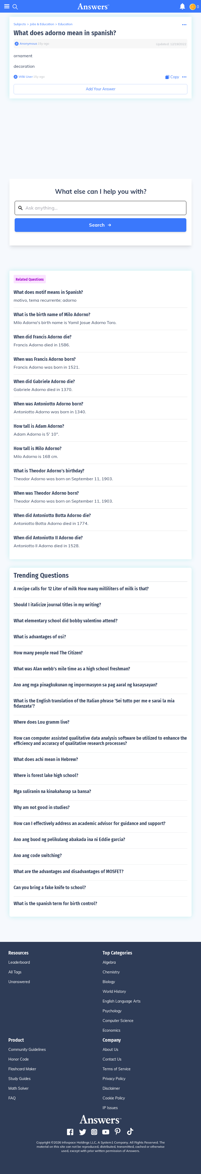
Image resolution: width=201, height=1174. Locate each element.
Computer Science (118, 1020)
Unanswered (19, 981)
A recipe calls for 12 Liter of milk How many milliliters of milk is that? (81, 589)
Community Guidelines (27, 1049)
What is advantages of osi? (40, 637)
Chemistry (111, 972)
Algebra (109, 962)
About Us (110, 1049)
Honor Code (18, 1059)
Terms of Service (117, 1069)
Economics (111, 1030)
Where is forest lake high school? (46, 775)
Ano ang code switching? (38, 855)
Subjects (20, 24)
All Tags (14, 972)
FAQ (12, 1098)
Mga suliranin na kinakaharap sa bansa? (52, 791)
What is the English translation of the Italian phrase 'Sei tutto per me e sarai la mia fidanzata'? (94, 703)
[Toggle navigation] (6, 6)
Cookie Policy (114, 1098)
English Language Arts (122, 1001)
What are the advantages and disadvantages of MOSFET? (69, 871)
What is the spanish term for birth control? (55, 903)
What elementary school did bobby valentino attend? (66, 621)
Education (65, 24)
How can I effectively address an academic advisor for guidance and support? (89, 823)
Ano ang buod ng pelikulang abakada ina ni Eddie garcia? (69, 839)
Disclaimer (111, 1088)
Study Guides (19, 1078)
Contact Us (112, 1059)
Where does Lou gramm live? (41, 722)
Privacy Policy (114, 1078)
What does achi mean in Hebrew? (46, 759)
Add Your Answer (100, 89)
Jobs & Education (42, 24)
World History (114, 991)
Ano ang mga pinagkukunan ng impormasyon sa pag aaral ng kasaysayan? (85, 685)
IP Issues (110, 1107)
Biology (109, 981)
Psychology (112, 1011)
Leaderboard (19, 962)
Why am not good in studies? (42, 807)
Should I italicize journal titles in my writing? (57, 605)
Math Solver (18, 1088)
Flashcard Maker (22, 1069)
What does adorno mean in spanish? (65, 33)
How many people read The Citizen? (48, 653)
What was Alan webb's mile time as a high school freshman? (72, 669)
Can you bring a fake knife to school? (50, 887)
